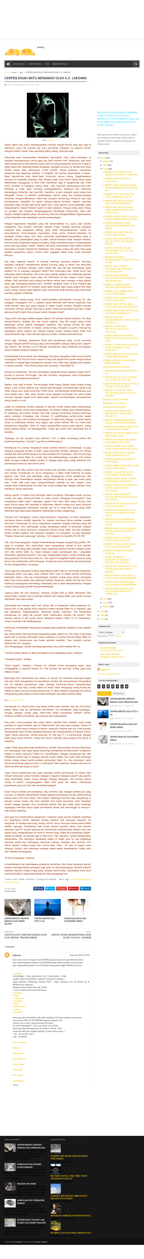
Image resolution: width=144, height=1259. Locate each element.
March (106, 606)
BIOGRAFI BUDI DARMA (116, 367)
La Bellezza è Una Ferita (111, 650)
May (105, 599)
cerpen (14, 72)
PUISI (47, 64)
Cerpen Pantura (16, 700)
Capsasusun (19, 998)
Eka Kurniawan (108, 648)
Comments (118, 694)
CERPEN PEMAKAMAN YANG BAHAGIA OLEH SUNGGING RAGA (119, 513)
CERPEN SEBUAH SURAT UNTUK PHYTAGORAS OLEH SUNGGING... (120, 497)
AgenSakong (18, 1081)
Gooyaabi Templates (40, 1242)
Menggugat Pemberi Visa (111, 657)
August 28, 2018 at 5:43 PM (79, 955)
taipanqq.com (18, 1053)
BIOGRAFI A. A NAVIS (114, 403)
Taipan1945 (17, 1070)
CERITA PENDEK (35, 64)
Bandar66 (18, 1012)
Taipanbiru (17, 973)
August (106, 161)
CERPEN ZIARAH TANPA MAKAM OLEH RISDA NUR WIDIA (119, 225)
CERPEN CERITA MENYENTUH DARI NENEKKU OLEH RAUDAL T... (120, 347)
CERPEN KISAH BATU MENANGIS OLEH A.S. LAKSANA (116, 329)
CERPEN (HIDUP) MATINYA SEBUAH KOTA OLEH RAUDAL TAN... (121, 338)
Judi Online (18, 1075)
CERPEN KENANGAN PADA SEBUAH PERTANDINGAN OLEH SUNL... (118, 210)
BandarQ (18, 993)
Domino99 (18, 1001)
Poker (16, 1004)
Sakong (17, 1009)
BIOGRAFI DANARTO (114, 407)
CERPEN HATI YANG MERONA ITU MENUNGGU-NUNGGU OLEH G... (120, 531)
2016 (102, 611)
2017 (102, 158)
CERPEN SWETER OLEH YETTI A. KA (44, 919)
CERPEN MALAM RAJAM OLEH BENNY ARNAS (75, 919)
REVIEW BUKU (19, 64)
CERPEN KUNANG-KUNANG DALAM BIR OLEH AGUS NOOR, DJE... (118, 591)
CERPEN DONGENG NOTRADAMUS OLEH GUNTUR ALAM (121, 260)
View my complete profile (108, 674)
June (105, 169)
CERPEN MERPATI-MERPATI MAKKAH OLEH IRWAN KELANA (16, 921)
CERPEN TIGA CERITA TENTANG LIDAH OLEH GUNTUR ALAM (117, 269)
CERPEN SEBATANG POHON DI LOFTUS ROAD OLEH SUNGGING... (120, 488)
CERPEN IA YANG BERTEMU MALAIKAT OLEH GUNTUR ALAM (119, 522)
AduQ (16, 995)
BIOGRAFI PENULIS (59, 64)
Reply (15, 1085)
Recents (104, 694)
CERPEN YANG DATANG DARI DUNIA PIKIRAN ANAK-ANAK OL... (120, 188)
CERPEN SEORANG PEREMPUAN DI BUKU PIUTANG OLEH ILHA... (116, 560)
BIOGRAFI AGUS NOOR (115, 399)
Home (6, 72)
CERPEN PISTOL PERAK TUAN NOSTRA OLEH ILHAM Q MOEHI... (120, 569)
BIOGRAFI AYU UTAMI (26, 1184)
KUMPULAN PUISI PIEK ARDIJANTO (71, 1233)
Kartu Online (18, 1064)
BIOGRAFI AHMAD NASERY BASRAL (71, 1215)
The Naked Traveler (110, 654)
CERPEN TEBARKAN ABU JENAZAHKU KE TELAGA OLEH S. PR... (118, 250)
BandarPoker (19, 1007)
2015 (102, 615)
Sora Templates (17, 1242)
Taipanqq (17, 1048)
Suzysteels (49, 140)
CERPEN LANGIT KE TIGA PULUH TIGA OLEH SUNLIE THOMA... (119, 393)
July (105, 165)
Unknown (17, 955)
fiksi (21, 72)
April (105, 602)
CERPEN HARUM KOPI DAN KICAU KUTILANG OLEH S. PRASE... (119, 241)
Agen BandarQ (19, 1059)
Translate (118, 636)
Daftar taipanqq (20, 1042)
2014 (102, 619)
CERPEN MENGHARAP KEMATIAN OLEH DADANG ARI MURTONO (119, 278)
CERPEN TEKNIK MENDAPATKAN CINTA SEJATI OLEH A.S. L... (121, 320)
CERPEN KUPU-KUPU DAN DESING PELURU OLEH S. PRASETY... (118, 413)
